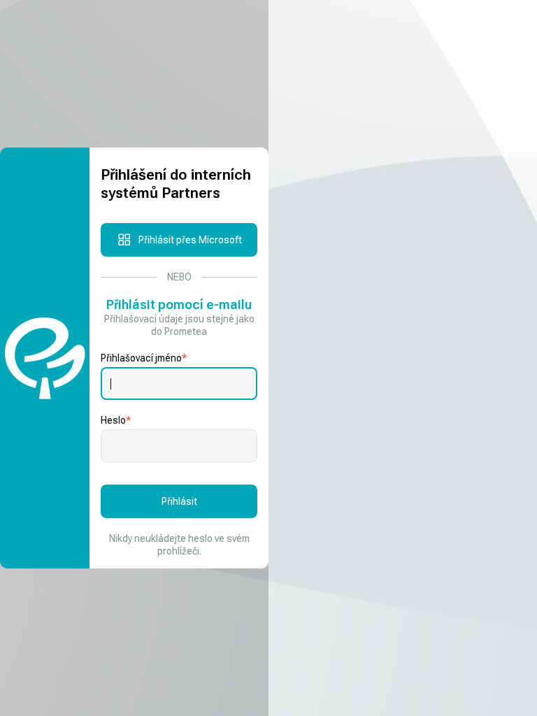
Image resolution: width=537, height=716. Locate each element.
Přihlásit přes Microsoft (190, 239)
